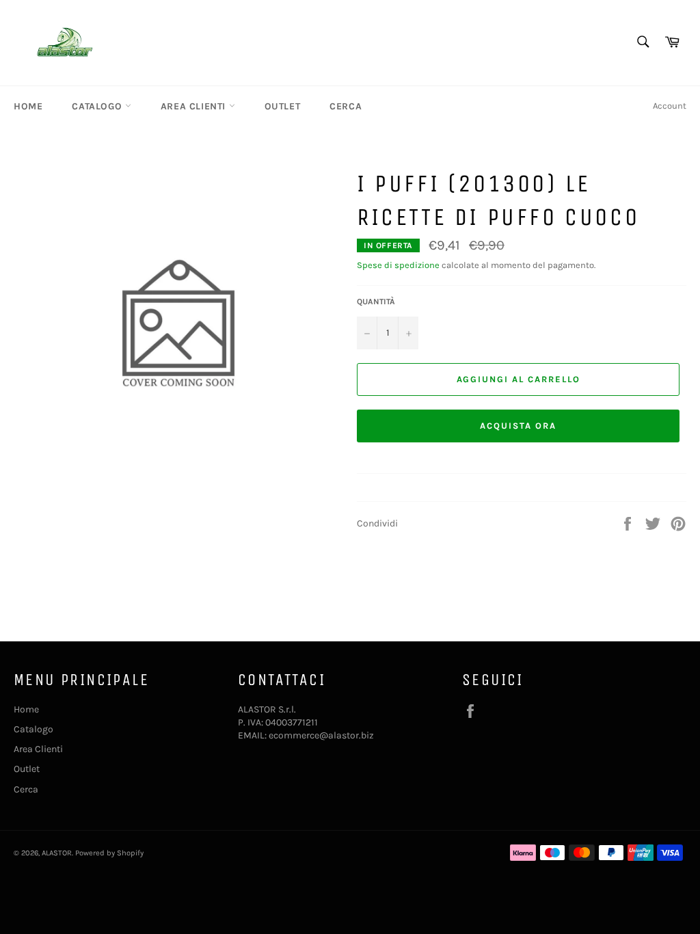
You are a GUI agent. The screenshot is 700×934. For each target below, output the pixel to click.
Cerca (345, 106)
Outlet (283, 106)
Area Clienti (195, 106)
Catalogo (98, 106)
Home (28, 106)
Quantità (376, 301)
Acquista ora (518, 426)
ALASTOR (57, 853)
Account (669, 106)
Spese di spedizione (398, 265)
